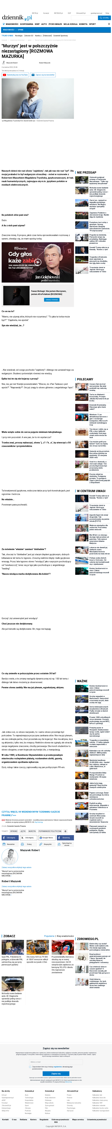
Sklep (107, 13)
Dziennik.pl (29, 1091)
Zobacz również (52, 300)
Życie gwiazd (49, 1105)
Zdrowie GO (28, 36)
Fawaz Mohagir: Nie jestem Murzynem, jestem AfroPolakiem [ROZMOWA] (48, 292)
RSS (56, 1122)
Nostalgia (18, 36)
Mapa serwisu (78, 1120)
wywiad (13, 831)
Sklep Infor (5, 1111)
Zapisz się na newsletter (45, 75)
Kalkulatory (97, 1091)
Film (46, 1108)
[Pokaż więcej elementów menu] (109, 24)
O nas (14, 1120)
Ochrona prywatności (60, 1120)
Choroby (70, 1105)
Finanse (69, 1098)
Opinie (20, 30)
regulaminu (57, 1067)
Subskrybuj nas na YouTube (17, 75)
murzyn (32, 831)
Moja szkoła (49, 1103)
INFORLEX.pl (58, 13)
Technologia (29, 1098)
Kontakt (5, 1120)
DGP (69, 13)
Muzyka (48, 1111)
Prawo (69, 1095)
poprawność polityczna (50, 831)
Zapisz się (56, 1073)
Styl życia (70, 1111)
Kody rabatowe (50, 1098)
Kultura (47, 1113)
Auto (26, 1095)
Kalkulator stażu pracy (100, 1100)
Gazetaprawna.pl (8, 1098)
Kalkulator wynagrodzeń (101, 1111)
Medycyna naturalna (74, 1103)
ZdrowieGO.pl (81, 13)
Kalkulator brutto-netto (100, 1108)
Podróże (28, 1111)
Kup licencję (39, 822)
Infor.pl (4, 1095)
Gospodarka (29, 1100)
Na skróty (6, 1091)
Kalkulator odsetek (99, 1105)
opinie (29, 40)
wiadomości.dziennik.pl (17, 40)
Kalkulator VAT (98, 1103)
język (22, 831)
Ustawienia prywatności (97, 1120)
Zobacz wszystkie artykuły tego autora (16, 867)
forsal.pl (46, 13)
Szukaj (106, 18)
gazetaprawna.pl (96, 13)
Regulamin (44, 1120)
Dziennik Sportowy (60, 36)
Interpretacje (6, 1108)
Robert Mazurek (44, 63)
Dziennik (4, 40)
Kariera (33, 1120)
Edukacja (48, 1100)
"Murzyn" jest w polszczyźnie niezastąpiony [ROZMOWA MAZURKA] (13, 873)
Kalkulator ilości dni (99, 1098)
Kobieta (47, 1095)
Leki (68, 1100)
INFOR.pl (35, 13)
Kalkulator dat (97, 1095)
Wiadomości (8, 30)
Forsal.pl (4, 1103)
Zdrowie (28, 1108)
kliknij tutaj (68, 1082)
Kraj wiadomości (65, 936)
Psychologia (71, 1108)
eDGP (4, 1100)
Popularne (49, 936)
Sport (27, 1105)
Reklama (23, 1120)
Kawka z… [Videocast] (43, 36)
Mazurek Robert (12, 63)
